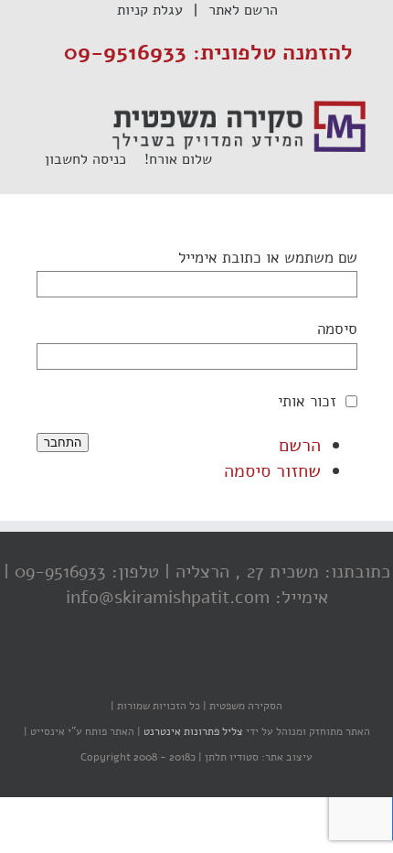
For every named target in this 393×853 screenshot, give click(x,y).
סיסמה (337, 329)
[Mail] (128, 670)
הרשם (300, 445)
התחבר (62, 442)
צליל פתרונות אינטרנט (192, 731)
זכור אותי (307, 401)
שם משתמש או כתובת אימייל (267, 257)
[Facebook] (237, 670)
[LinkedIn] (164, 670)
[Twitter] (201, 670)
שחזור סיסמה (272, 471)
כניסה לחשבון (94, 159)
